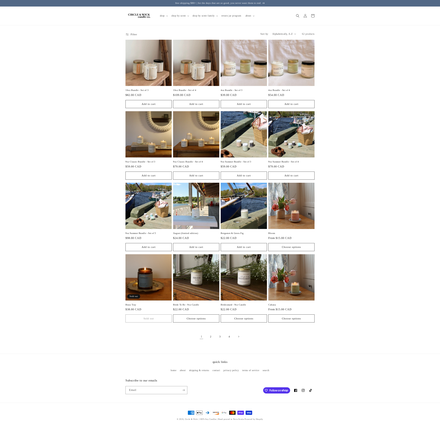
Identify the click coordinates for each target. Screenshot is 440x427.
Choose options (291, 247)
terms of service (250, 370)
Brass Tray (130, 304)
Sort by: (264, 34)
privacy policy (231, 370)
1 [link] (201, 336)
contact (216, 370)
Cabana (272, 304)
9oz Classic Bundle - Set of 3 (140, 161)
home (173, 370)
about (183, 370)
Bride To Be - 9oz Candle (186, 304)
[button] (163, 15)
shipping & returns (199, 370)
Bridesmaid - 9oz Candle (233, 304)
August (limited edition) (185, 233)
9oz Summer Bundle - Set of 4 (283, 161)
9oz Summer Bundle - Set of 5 (140, 233)
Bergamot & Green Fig (232, 233)
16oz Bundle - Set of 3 (136, 90)
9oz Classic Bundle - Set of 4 (188, 161)
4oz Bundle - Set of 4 (279, 90)
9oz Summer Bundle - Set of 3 (236, 161)
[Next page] (238, 336)
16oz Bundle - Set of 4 (184, 90)
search (266, 370)
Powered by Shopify (254, 419)
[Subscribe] (183, 390)
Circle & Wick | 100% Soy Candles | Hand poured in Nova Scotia (214, 419)
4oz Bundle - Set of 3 (232, 90)
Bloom (271, 233)
